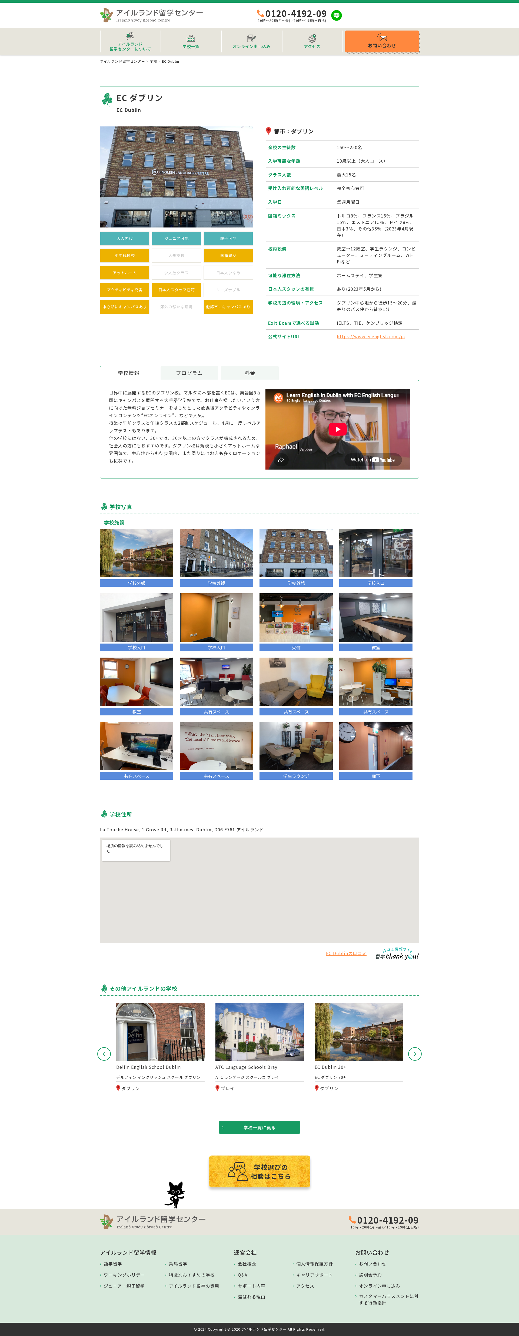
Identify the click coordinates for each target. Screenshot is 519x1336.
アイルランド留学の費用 (194, 1286)
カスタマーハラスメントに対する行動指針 (389, 1299)
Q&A (242, 1274)
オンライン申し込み (379, 1286)
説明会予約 (370, 1274)
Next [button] (415, 1054)
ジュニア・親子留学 (124, 1286)
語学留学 (113, 1263)
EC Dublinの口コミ (346, 953)
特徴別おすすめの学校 (192, 1274)
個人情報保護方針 (314, 1263)
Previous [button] (104, 1054)
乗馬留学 (178, 1263)
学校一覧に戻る (260, 1127)
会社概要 (247, 1263)
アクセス (305, 1286)
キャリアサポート (314, 1274)
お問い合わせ (373, 1263)
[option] (160, 1047)
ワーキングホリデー (124, 1274)
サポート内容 (251, 1286)
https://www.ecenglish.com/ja (371, 336)
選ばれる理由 (251, 1296)
